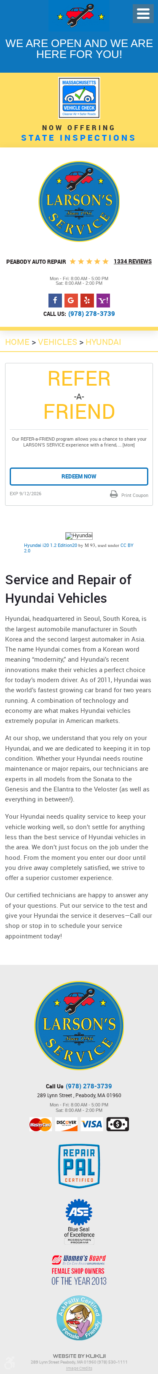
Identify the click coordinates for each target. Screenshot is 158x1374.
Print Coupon (134, 495)
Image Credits (79, 1368)
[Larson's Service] (79, 201)
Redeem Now (79, 476)
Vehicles (57, 341)
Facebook (55, 301)
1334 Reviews (133, 261)
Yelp (87, 301)
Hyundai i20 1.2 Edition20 (50, 545)
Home (17, 341)
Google (71, 301)
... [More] (126, 445)
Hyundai (103, 341)
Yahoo (103, 301)
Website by (79, 1356)
